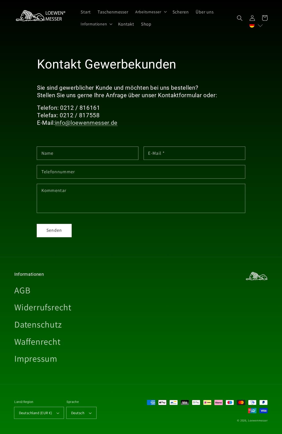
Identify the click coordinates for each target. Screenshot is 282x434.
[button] (239, 18)
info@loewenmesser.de (86, 122)
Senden (54, 230)
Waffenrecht (37, 341)
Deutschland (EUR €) (35, 412)
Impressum (35, 358)
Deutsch (78, 412)
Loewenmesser (258, 420)
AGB (22, 290)
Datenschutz (38, 324)
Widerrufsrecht (42, 307)
